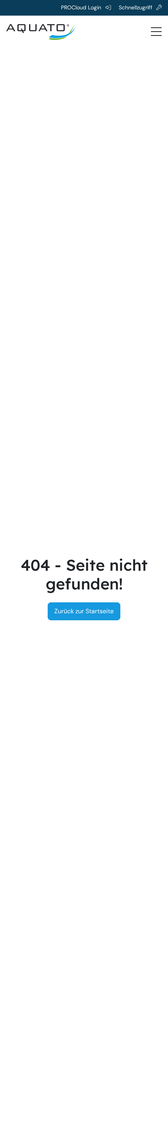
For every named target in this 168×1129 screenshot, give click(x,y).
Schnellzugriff (135, 7)
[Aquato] (41, 31)
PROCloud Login (81, 7)
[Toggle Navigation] (156, 31)
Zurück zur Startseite (84, 611)
